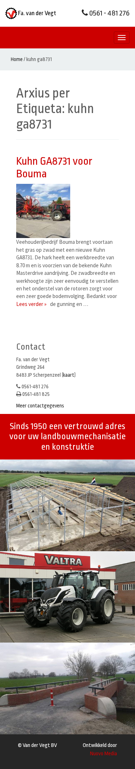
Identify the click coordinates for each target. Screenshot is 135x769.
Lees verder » (31, 304)
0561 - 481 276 (109, 13)
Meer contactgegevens (40, 406)
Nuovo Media (103, 754)
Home (17, 59)
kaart (68, 375)
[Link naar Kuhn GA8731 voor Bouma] (45, 211)
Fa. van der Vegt (36, 13)
